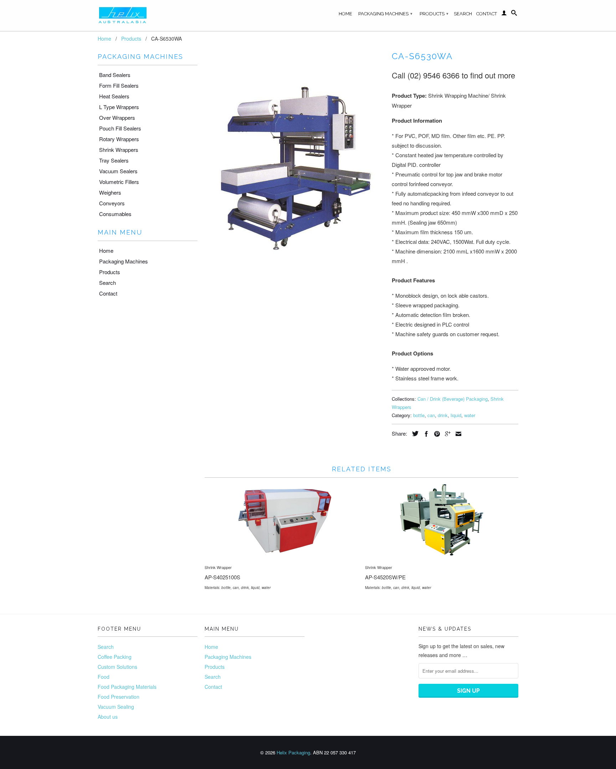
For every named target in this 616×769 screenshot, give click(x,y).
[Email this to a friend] (456, 434)
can (431, 415)
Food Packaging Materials (127, 686)
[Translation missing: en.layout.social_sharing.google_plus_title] (446, 434)
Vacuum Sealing (116, 706)
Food (103, 676)
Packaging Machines (385, 13)
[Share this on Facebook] (424, 434)
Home (345, 13)
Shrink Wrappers (118, 149)
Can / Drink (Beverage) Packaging (452, 398)
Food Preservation (118, 696)
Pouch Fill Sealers (120, 128)
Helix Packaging (293, 752)
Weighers (110, 192)
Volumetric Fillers (119, 181)
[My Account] (504, 14)
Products (434, 13)
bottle (419, 415)
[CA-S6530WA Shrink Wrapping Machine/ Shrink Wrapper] (295, 168)
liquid (456, 415)
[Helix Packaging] (147, 15)
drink (443, 415)
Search (463, 13)
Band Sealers (114, 74)
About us (108, 716)
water (469, 415)
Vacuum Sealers (118, 171)
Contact (486, 13)
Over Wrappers (117, 117)
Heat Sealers (114, 96)
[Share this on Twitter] (414, 433)
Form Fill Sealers (119, 85)
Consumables (115, 213)
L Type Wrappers (119, 107)
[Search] (514, 14)
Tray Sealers (114, 160)
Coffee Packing (115, 656)
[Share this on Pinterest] (435, 434)
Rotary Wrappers (119, 139)
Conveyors (112, 203)
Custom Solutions (117, 666)
